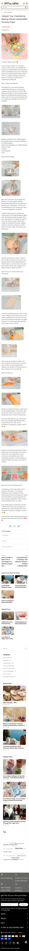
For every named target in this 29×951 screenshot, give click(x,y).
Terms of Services (22, 908)
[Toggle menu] (2, 3)
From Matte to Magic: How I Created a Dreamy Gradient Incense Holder (7, 637)
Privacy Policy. (6, 910)
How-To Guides (8, 12)
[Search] (26, 7)
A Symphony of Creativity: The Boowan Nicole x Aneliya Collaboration (21, 561)
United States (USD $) (9, 932)
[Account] (24, 3)
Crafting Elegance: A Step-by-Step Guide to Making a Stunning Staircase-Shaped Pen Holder (21, 622)
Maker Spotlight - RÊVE (10, 702)
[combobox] (14, 7)
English (20, 932)
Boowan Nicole (9, 948)
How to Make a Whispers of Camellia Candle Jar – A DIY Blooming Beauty (14, 776)
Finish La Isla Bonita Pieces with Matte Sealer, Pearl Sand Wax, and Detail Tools (7, 601)
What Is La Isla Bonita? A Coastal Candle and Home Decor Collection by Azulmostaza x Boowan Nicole (14, 724)
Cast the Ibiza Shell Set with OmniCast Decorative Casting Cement (20, 586)
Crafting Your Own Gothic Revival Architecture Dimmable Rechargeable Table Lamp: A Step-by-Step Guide (7, 622)
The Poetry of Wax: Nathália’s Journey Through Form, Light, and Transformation (14, 822)
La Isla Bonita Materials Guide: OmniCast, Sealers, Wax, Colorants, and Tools (7, 586)
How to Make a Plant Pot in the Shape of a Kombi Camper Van (6, 561)
